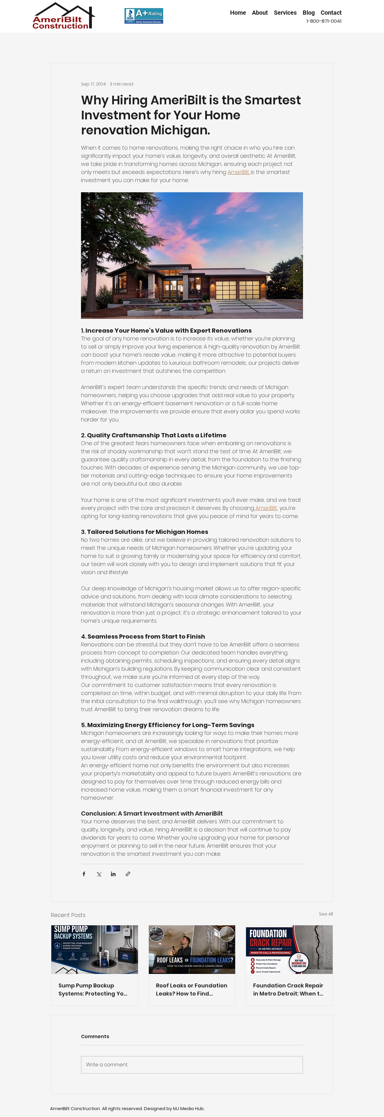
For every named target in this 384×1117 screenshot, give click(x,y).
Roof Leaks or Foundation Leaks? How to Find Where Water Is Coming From (191, 990)
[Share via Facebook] (84, 874)
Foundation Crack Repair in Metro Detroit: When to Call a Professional (288, 990)
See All (326, 914)
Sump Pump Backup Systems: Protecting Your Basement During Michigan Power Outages (94, 990)
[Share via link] (128, 874)
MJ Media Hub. (189, 1108)
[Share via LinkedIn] (113, 874)
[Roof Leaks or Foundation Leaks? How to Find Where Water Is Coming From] (192, 949)
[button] (285, 12)
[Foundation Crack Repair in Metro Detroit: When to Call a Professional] (289, 949)
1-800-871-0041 (324, 21)
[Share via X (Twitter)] (98, 874)
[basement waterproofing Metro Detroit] (94, 949)
